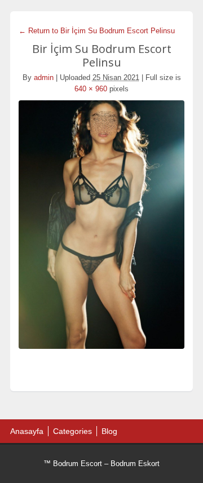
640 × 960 (90, 89)
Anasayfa (26, 431)
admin (44, 77)
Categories (72, 431)
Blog (109, 431)
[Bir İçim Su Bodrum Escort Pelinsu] (101, 224)
